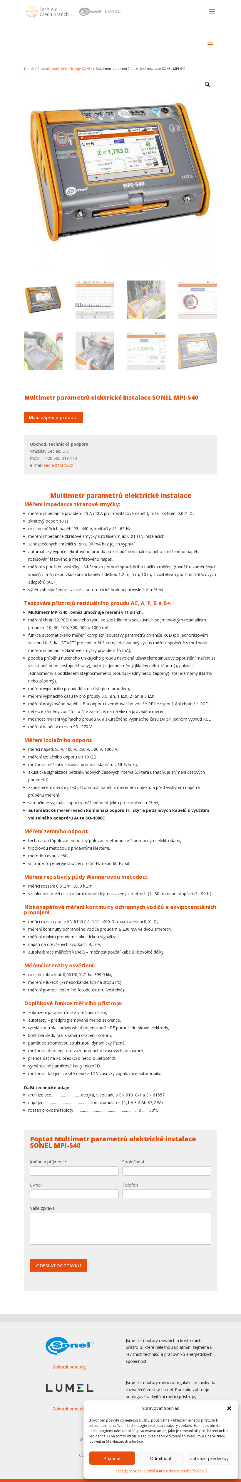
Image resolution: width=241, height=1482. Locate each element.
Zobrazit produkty (69, 1367)
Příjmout (112, 1458)
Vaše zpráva (42, 1208)
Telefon (130, 1185)
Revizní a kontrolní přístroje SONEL (64, 68)
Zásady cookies (128, 1471)
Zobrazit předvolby (209, 1458)
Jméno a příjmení (48, 1162)
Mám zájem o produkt (53, 417)
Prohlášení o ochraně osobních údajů (175, 1471)
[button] (229, 1408)
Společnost (133, 1162)
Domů (29, 68)
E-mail (36, 1185)
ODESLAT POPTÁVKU (58, 1265)
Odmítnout (161, 1458)
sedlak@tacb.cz (58, 465)
